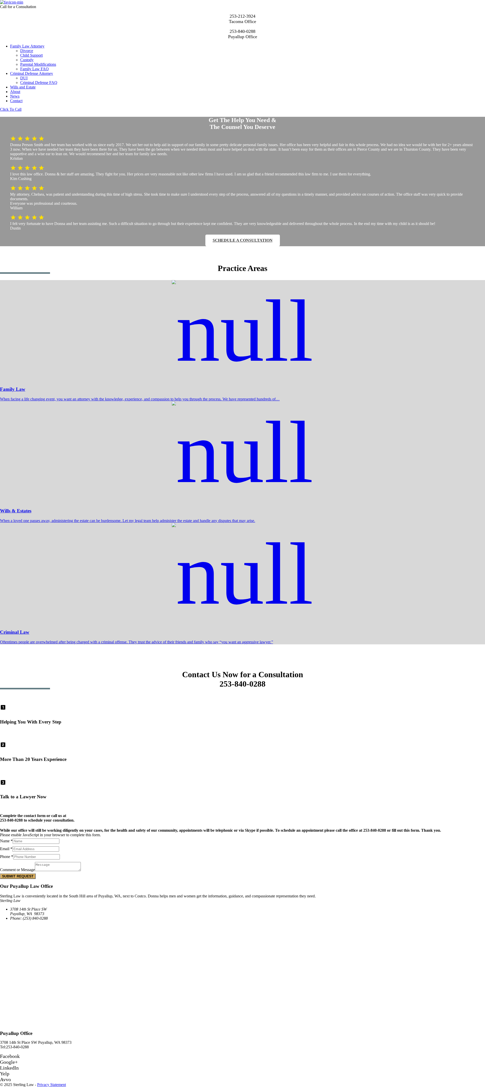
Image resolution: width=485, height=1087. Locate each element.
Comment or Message (17, 870)
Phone (6, 856)
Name (6, 841)
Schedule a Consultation (243, 240)
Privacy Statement (51, 1084)
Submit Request (18, 876)
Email (6, 849)
